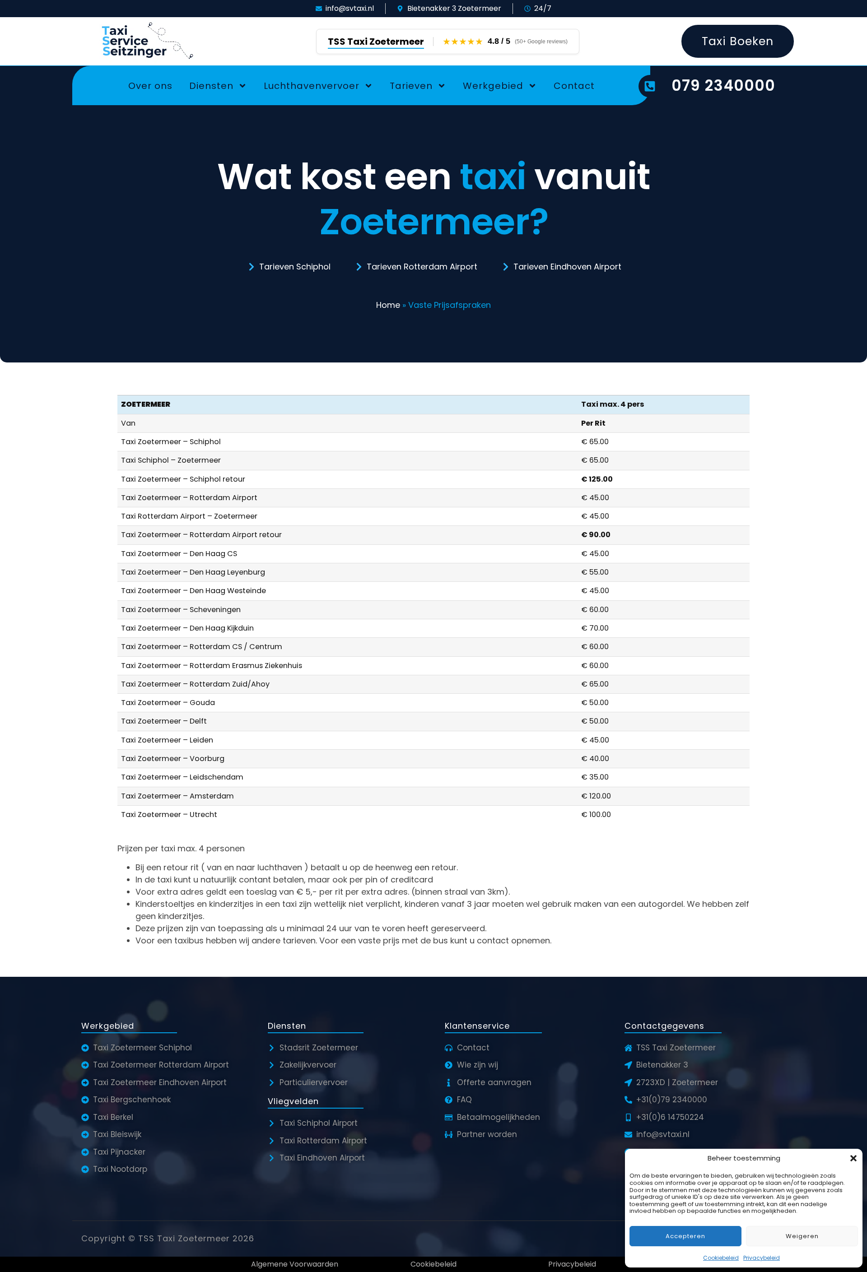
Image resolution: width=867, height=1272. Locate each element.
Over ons (150, 85)
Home (388, 305)
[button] (853, 1158)
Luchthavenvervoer (311, 85)
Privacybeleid (761, 1258)
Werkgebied (493, 85)
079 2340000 (723, 85)
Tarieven (411, 85)
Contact (574, 85)
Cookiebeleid (721, 1258)
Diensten (211, 85)
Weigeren (802, 1236)
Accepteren (685, 1236)
